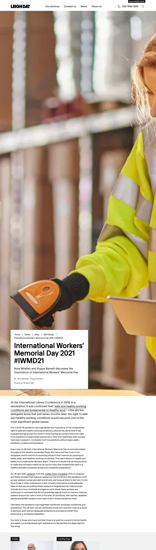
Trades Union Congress (56, 474)
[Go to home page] (20, 6)
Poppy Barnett (36, 379)
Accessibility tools (136, 1)
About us (97, 6)
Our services (52, 6)
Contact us (70, 6)
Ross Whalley (23, 379)
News (84, 6)
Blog (37, 334)
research (31, 474)
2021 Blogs (49, 334)
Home (17, 334)
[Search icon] (142, 6)
